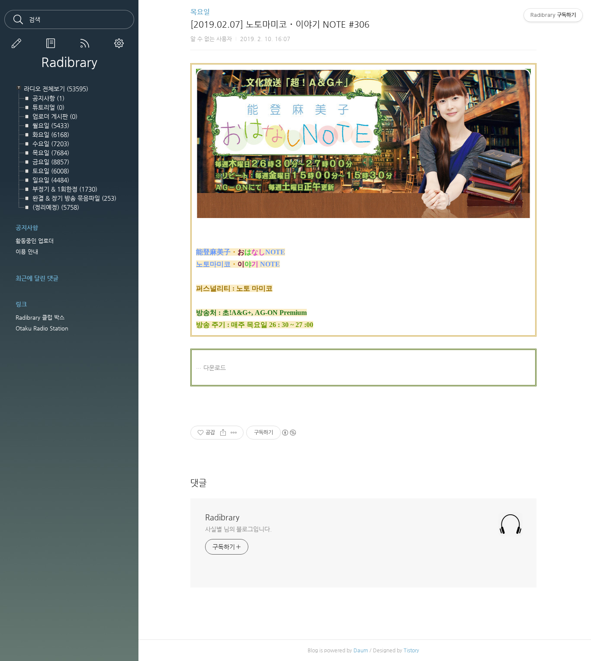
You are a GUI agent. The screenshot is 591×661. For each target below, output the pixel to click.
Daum (360, 650)
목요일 (200, 12)
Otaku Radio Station (42, 328)
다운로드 (214, 367)
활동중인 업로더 (35, 240)
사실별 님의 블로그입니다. (238, 529)
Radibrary (69, 62)
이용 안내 (27, 251)
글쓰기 (18, 43)
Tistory (411, 650)
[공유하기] (223, 432)
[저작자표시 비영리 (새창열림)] (288, 432)
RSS (86, 43)
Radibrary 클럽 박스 (40, 317)
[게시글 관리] (233, 432)
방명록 (52, 43)
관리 (120, 43)
